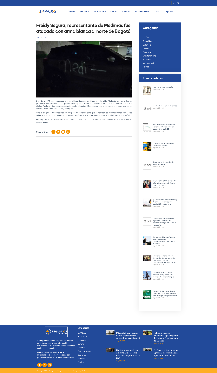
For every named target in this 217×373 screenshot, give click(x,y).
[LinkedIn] (49, 365)
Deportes (169, 11)
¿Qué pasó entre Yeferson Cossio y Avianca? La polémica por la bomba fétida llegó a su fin (165, 202)
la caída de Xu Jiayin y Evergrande (165, 106)
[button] (53, 132)
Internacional (100, 11)
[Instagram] (178, 3)
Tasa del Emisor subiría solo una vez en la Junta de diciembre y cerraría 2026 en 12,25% (164, 127)
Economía (126, 11)
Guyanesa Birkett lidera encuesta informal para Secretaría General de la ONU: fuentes (164, 183)
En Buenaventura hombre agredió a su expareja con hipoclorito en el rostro (166, 353)
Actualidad (85, 11)
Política (113, 11)
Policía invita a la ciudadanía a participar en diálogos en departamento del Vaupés (166, 337)
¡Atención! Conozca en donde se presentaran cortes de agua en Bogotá (128, 335)
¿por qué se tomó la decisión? (163, 87)
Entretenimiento (142, 11)
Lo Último (71, 11)
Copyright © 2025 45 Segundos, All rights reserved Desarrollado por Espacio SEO (61, 371)
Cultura (157, 11)
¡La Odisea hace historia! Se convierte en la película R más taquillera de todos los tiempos (163, 274)
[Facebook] (169, 3)
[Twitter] (173, 3)
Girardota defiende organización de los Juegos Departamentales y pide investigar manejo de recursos (165, 293)
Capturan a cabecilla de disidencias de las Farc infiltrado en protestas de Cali (128, 354)
